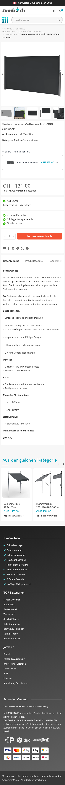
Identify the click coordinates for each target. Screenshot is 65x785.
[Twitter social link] (22, 248)
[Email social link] (4, 248)
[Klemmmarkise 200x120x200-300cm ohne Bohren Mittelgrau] (48, 483)
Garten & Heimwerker (13, 30)
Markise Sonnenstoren (26, 140)
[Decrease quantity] (5, 236)
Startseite (7, 28)
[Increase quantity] (14, 236)
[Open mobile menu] (5, 20)
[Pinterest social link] (13, 248)
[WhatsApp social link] (27, 248)
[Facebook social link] (9, 248)
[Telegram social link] (17, 248)
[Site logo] (13, 9)
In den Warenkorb (39, 236)
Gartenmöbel (25, 31)
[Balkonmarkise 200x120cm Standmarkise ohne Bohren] (16, 483)
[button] (14, 516)
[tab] (11, 261)
